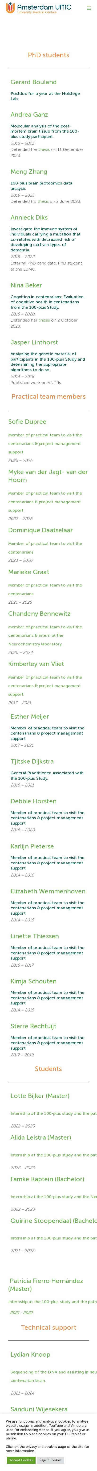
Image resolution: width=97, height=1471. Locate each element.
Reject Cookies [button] (50, 1460)
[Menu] (89, 8)
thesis (44, 150)
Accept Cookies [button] (21, 1460)
